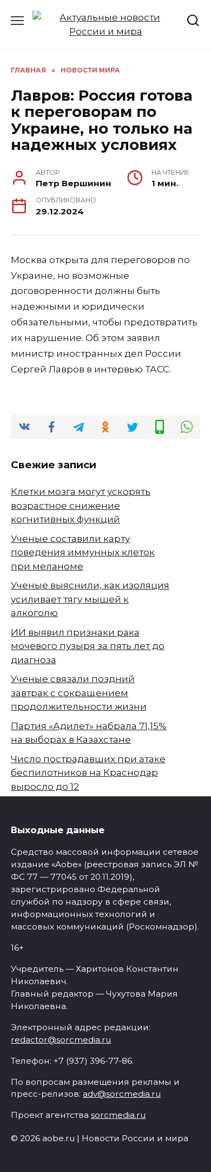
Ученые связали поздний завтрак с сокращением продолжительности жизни (79, 692)
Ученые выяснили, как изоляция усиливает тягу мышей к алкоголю (90, 599)
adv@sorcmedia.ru (122, 1094)
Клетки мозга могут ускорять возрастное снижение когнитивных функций (80, 505)
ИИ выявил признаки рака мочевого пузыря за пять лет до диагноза (87, 646)
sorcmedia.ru (118, 1115)
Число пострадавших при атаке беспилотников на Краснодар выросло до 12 (88, 773)
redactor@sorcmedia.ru (61, 1039)
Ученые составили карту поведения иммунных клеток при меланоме (83, 552)
